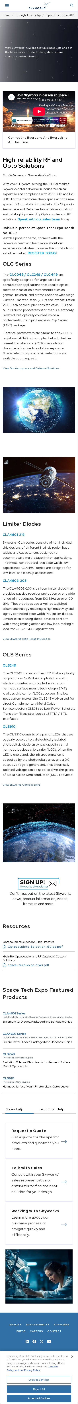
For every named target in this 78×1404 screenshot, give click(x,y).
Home (6, 15)
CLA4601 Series (14, 1013)
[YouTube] (49, 1341)
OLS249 (9, 1054)
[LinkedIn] (27, 1341)
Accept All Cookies (39, 1398)
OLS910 (8, 1078)
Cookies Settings (39, 1379)
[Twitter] (41, 1341)
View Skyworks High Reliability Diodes (27, 638)
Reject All (39, 1389)
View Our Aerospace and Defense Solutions (31, 368)
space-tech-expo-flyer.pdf (26, 965)
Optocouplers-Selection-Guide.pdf (33, 947)
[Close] (72, 1357)
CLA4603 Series (14, 1034)
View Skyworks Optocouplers (21, 784)
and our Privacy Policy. (27, 1370)
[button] (71, 5)
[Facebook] (34, 1341)
